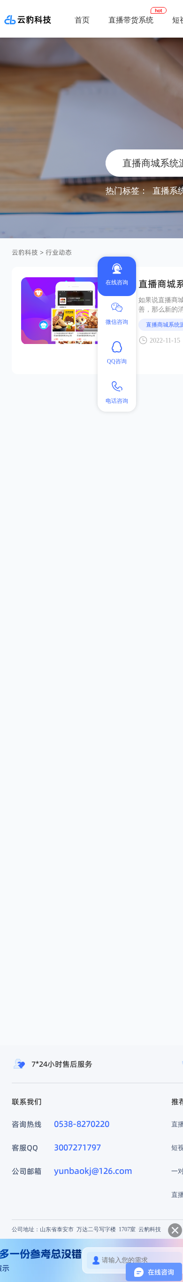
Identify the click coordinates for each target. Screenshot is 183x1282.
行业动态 (59, 252)
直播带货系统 (130, 20)
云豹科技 (25, 252)
